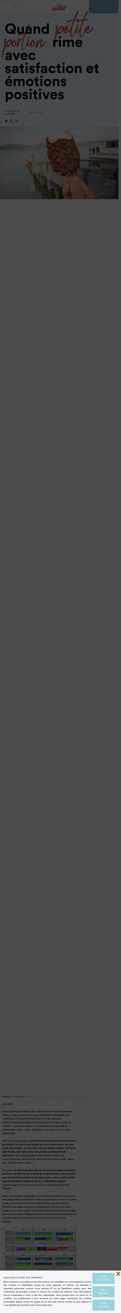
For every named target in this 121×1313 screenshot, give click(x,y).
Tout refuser (103, 1292)
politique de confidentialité (28, 142)
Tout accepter (103, 1278)
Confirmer (60, 220)
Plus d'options (103, 1305)
